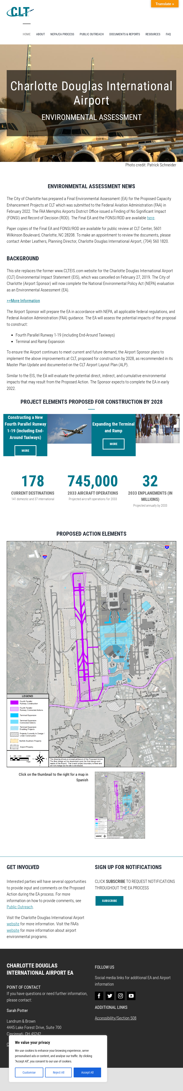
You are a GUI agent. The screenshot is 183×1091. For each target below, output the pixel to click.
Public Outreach (20, 906)
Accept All (87, 1072)
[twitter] (110, 996)
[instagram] (120, 996)
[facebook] (99, 996)
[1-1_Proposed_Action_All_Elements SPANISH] (120, 773)
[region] (58, 1058)
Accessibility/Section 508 (115, 1018)
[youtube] (131, 996)
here (150, 217)
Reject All (58, 1072)
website (13, 923)
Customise (29, 1072)
